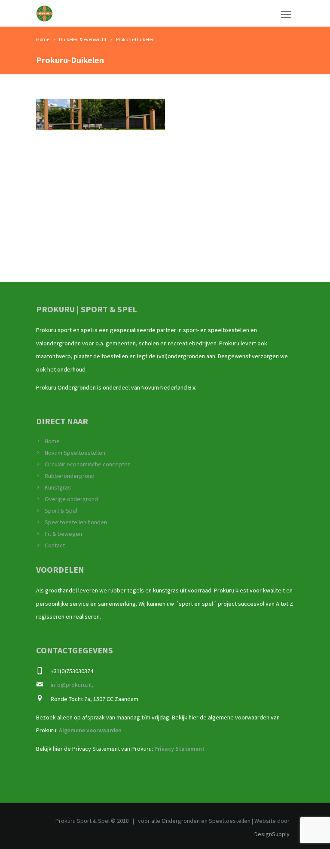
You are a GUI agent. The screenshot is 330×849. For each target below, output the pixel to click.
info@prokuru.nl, (72, 685)
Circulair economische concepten (88, 464)
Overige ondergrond (71, 499)
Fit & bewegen (63, 534)
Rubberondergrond (70, 476)
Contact (55, 545)
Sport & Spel (61, 510)
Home (52, 441)
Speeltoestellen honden (76, 522)
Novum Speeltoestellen (75, 452)
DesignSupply (272, 834)
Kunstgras (58, 487)
